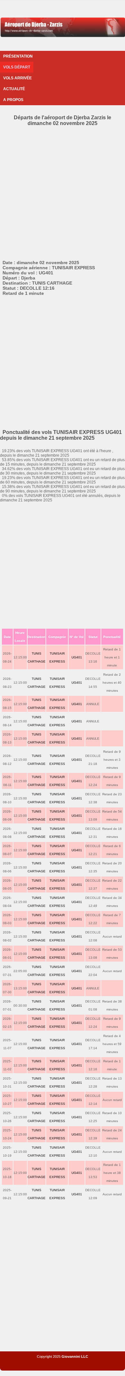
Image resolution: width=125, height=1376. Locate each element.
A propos (13, 100)
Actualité (14, 89)
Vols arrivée (17, 78)
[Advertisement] (62, 192)
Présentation (18, 56)
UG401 (76, 657)
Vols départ (16, 67)
